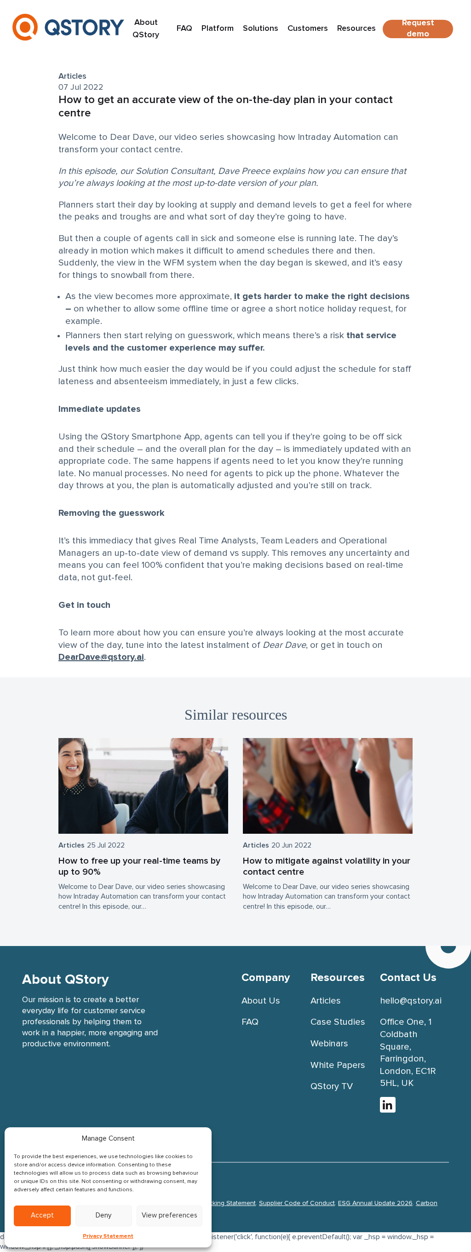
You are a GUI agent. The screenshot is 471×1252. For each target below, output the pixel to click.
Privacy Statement (108, 1236)
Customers (307, 28)
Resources (356, 28)
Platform (217, 28)
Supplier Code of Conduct (297, 1203)
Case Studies (337, 1022)
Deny (103, 1215)
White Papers (337, 1065)
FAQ (184, 28)
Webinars (329, 1043)
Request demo (418, 29)
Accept (42, 1215)
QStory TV (331, 1086)
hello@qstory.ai (411, 1000)
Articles (72, 76)
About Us (260, 1000)
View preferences (169, 1215)
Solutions (260, 28)
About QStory (145, 28)
